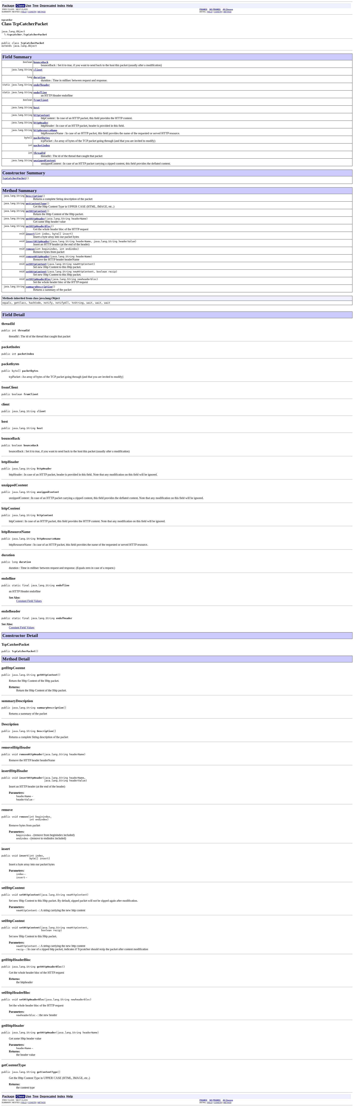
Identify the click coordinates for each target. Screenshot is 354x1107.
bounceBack (41, 62)
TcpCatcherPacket (14, 178)
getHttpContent (36, 211)
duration (39, 77)
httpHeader (41, 122)
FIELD (24, 12)
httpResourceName (45, 130)
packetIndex (42, 145)
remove (30, 249)
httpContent (42, 115)
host (36, 107)
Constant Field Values (29, 600)
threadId (39, 153)
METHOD (42, 12)
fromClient (41, 100)
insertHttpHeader (37, 241)
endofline (40, 92)
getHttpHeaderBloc (38, 226)
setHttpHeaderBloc (38, 279)
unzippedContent (45, 160)
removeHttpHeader (37, 256)
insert (30, 233)
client (38, 69)
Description (34, 196)
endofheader (42, 85)
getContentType (36, 203)
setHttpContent (36, 264)
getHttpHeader (35, 218)
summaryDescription (39, 286)
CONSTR (32, 12)
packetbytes (42, 138)
